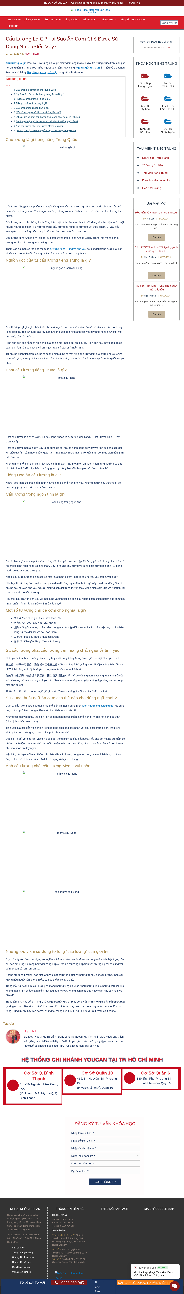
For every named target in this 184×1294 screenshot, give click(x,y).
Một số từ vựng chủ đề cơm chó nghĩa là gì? (38, 112)
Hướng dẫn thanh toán (23, 1257)
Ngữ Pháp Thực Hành (155, 157)
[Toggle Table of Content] (8, 85)
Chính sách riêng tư (21, 1272)
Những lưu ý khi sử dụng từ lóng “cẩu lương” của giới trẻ (46, 130)
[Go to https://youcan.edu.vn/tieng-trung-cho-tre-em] (168, 80)
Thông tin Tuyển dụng (22, 1252)
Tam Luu (150, 218)
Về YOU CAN (18, 1247)
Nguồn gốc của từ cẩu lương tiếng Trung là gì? (40, 94)
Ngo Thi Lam (150, 257)
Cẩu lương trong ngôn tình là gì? (32, 108)
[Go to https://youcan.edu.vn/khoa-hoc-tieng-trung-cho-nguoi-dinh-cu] (145, 126)
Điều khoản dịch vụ (21, 1267)
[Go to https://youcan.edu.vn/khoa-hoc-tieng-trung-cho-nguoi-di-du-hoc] (168, 126)
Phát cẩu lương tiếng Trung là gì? (33, 99)
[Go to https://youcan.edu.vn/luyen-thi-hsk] (168, 103)
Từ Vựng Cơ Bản (152, 165)
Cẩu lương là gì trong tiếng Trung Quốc (36, 89)
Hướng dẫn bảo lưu (21, 1262)
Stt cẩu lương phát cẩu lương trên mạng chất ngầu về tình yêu (48, 117)
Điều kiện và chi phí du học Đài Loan (156, 212)
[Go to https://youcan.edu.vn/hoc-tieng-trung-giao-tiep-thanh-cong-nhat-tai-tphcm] (145, 80)
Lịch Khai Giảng (151, 188)
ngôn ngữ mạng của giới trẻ (97, 705)
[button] (38, 19)
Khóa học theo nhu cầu (156, 180)
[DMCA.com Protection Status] (72, 1275)
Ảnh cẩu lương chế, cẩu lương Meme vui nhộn (40, 126)
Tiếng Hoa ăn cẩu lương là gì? (31, 103)
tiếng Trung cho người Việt (42, 72)
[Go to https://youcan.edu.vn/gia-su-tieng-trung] (145, 103)
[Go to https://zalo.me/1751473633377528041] (104, 1287)
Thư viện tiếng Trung (155, 173)
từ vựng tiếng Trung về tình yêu (68, 249)
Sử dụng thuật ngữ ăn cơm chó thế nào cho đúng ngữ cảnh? (47, 121)
